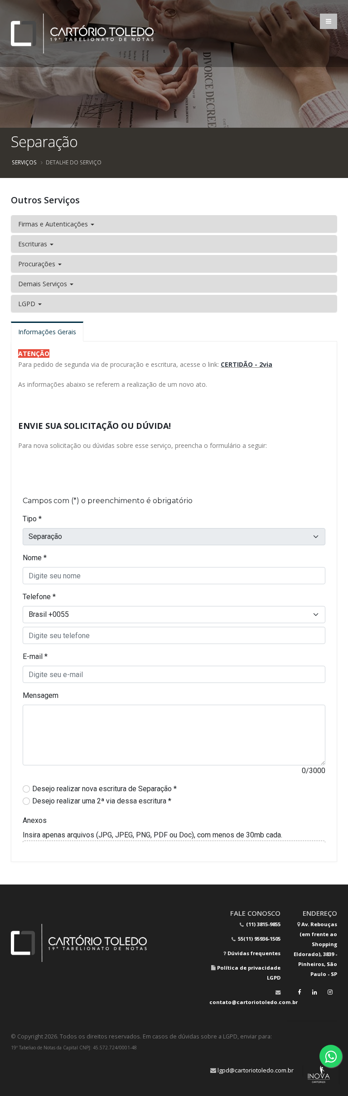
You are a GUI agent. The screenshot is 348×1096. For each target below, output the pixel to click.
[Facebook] (299, 992)
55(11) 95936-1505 (258, 938)
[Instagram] (330, 992)
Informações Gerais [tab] (47, 331)
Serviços (24, 162)
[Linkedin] (314, 992)
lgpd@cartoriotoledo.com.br (256, 1070)
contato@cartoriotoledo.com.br (253, 1002)
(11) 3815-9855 (262, 924)
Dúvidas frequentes (253, 953)
